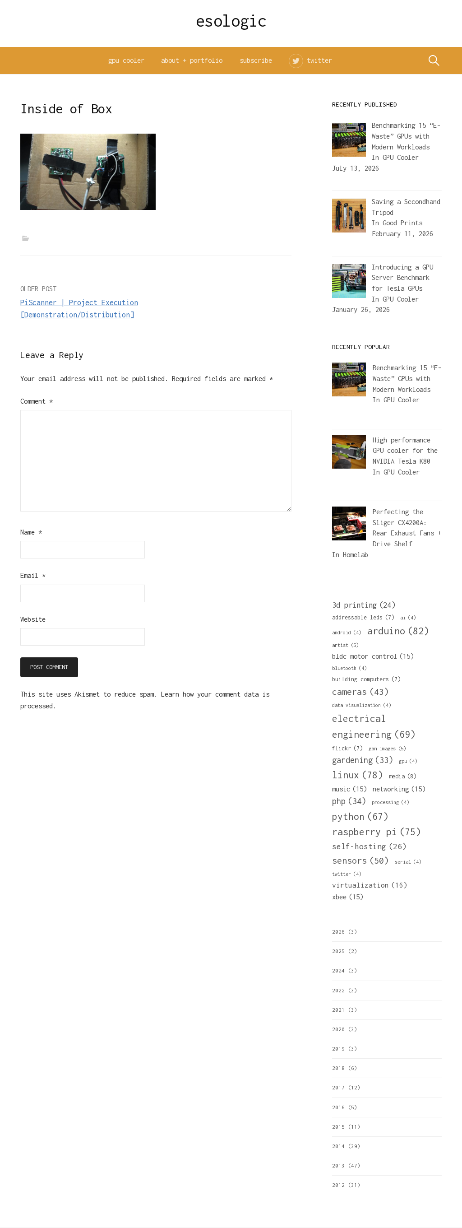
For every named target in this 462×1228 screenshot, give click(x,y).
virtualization (369, 885)
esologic (231, 20)
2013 (338, 1165)
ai (408, 617)
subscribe (256, 60)
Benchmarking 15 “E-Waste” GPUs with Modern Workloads (407, 378)
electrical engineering (374, 726)
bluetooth (349, 668)
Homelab (355, 554)
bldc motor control (373, 656)
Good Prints (402, 223)
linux (357, 775)
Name (31, 532)
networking (399, 789)
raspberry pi (376, 831)
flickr (347, 748)
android (346, 632)
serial (408, 862)
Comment (36, 401)
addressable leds (363, 617)
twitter (319, 60)
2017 (338, 1087)
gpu (408, 761)
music (349, 789)
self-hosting (369, 846)
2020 (338, 1029)
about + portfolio (191, 60)
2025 (338, 951)
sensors (360, 860)
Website (33, 619)
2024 (338, 970)
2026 (338, 932)
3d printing (363, 604)
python (360, 816)
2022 (338, 990)
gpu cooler (126, 60)
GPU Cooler (401, 157)
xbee (347, 897)
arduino (398, 631)
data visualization (361, 705)
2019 (338, 1048)
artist (345, 645)
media (402, 776)
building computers (366, 679)
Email (33, 575)
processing (390, 802)
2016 (338, 1107)
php (349, 801)
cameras (360, 692)
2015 (338, 1127)
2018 (338, 1068)
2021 (338, 1010)
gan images (387, 748)
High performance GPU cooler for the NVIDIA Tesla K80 (405, 450)
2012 (338, 1185)
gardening (362, 760)
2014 (338, 1146)
